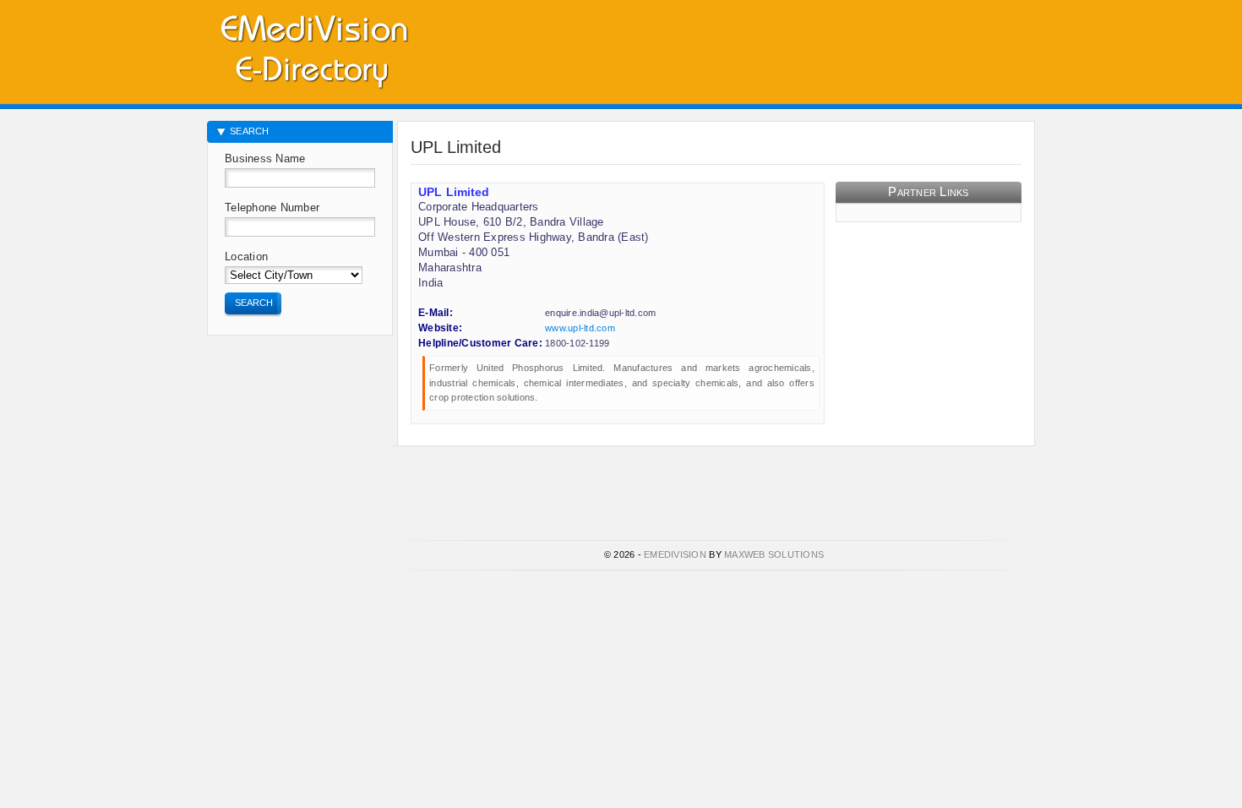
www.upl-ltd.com (580, 328)
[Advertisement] (837, 46)
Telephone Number (272, 207)
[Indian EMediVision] (313, 48)
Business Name (265, 158)
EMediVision (675, 554)
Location (246, 256)
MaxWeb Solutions (774, 554)
